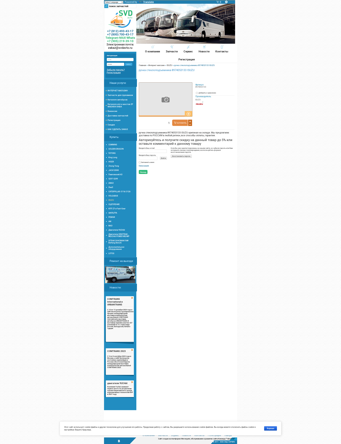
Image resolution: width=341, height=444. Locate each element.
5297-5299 (113, 179)
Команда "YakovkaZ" (226, 439)
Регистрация (144, 166)
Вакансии (112, 111)
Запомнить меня (147, 162)
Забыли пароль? (116, 69)
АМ (109, 221)
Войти (163, 158)
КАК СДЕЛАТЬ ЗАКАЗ (118, 129)
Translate (148, 1)
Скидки (111, 125)
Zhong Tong (113, 166)
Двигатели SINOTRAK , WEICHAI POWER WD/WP (118, 235)
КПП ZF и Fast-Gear (117, 209)
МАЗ (110, 226)
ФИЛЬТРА (112, 213)
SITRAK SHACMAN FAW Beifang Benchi (118, 242)
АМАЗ (110, 183)
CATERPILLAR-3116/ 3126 (119, 191)
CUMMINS (112, 145)
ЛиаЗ (110, 187)
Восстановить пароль (181, 156)
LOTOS (111, 253)
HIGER (111, 162)
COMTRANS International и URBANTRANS (115, 302)
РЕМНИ (111, 217)
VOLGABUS (113, 196)
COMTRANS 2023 (116, 351)
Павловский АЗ (115, 174)
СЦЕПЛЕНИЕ (114, 204)
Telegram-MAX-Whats (120, 37)
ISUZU (198, 100)
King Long (112, 157)
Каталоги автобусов (117, 100)
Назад (143, 172)
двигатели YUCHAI (117, 383)
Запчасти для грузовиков (120, 95)
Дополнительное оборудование (116, 248)
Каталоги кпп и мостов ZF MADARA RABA (120, 105)
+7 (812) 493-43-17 (120, 31)
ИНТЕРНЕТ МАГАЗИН (118, 90)
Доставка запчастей (118, 115)
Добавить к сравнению (207, 93)
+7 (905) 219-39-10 (120, 41)
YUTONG (112, 153)
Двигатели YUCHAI (116, 230)
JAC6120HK (113, 170)
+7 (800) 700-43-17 (120, 34)
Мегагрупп (185, 439)
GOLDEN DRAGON (116, 149)
